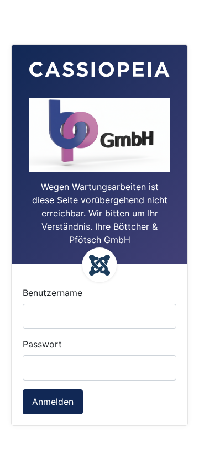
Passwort (42, 344)
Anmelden (53, 401)
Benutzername (52, 292)
